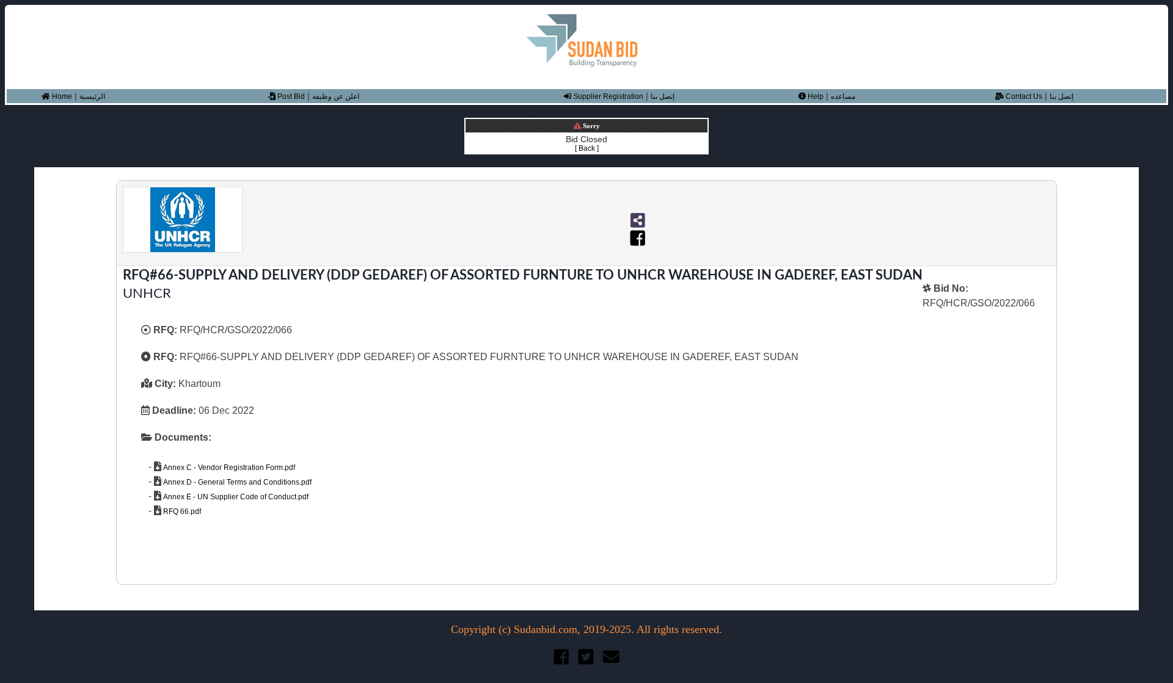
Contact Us (1023, 96)
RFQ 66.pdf (181, 511)
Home (61, 96)
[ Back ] (587, 148)
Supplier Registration (607, 96)
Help (815, 96)
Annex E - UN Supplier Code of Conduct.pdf (235, 497)
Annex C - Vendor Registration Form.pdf (228, 467)
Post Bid (290, 96)
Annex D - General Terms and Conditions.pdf (236, 482)
